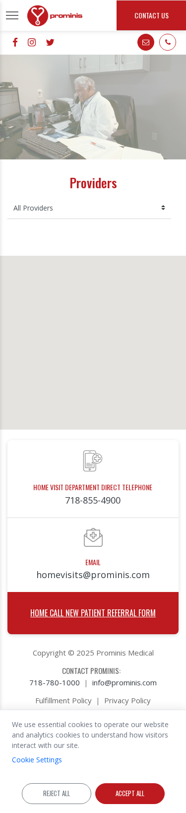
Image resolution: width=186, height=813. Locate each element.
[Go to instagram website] (32, 42)
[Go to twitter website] (50, 42)
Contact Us (151, 15)
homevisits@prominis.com (93, 575)
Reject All (56, 793)
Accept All (130, 793)
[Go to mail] (145, 42)
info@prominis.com (124, 682)
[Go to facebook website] (15, 42)
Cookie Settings (37, 759)
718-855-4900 (93, 500)
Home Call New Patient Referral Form (93, 613)
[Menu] (12, 15)
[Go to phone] (167, 42)
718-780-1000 (54, 682)
